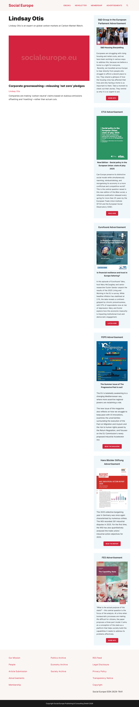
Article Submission (18, 671)
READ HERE (112, 213)
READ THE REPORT (112, 544)
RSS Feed (97, 658)
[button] (127, 5)
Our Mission (14, 658)
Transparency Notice (103, 678)
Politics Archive (58, 658)
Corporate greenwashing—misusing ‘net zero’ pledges (47, 86)
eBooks (67, 5)
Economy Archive (59, 664)
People (12, 664)
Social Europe (21, 5)
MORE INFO (112, 98)
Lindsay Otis (14, 91)
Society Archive (58, 671)
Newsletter (81, 5)
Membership (96, 5)
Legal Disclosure (101, 664)
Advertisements (114, 5)
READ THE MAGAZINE (112, 446)
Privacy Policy (100, 671)
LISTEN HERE (112, 323)
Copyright (97, 685)
